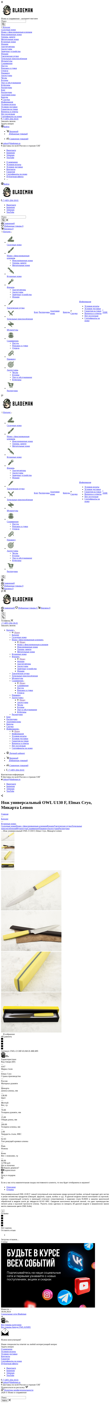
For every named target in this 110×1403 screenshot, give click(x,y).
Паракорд (43, 828)
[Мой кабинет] (2, 580)
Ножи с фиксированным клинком (32, 644)
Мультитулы (22, 828)
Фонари (20, 661)
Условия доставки (9, 1354)
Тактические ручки (63, 826)
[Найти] (3, 24)
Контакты (5, 1356)
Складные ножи (8, 826)
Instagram (10, 153)
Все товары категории (11, 1325)
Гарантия (5, 1359)
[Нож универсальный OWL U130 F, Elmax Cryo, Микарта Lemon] (31, 910)
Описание (11, 1187)
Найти (4, 1401)
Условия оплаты (8, 1351)
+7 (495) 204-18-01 (10, 119)
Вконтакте (11, 150)
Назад (17, 632)
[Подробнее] (2, 1316)
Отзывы (10, 1189)
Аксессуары (22, 702)
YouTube (10, 157)
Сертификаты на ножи (11, 1361)
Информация (18, 734)
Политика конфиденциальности (18, 1390)
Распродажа (64, 828)
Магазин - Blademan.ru (11, 1395)
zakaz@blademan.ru (11, 143)
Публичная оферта (9, 1363)
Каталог (15, 635)
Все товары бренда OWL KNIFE (16, 1327)
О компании (6, 1349)
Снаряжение (23, 685)
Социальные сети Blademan (13, 1314)
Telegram (10, 155)
